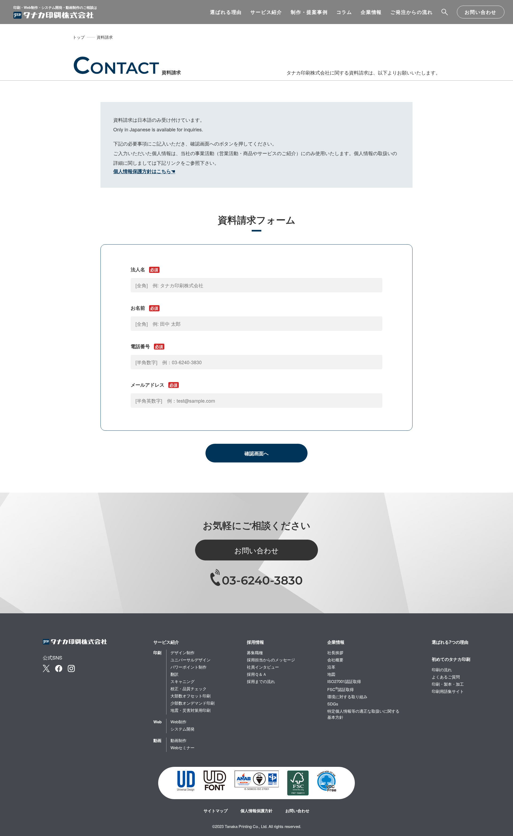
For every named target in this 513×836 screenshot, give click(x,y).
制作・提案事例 (309, 12)
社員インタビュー (263, 667)
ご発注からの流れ (411, 12)
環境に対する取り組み (347, 696)
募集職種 (255, 652)
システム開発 (182, 729)
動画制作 (178, 740)
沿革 (331, 667)
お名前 (144, 307)
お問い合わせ (480, 12)
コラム (344, 12)
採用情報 (255, 642)
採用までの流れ (261, 681)
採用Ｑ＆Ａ (257, 674)
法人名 (144, 269)
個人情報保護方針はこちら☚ (144, 171)
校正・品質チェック (188, 688)
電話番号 (147, 346)
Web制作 (178, 721)
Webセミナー (182, 747)
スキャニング (182, 681)
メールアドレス (154, 384)
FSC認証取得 (340, 689)
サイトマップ (216, 811)
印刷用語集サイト (448, 691)
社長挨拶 (335, 652)
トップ (79, 37)
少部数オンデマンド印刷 (192, 703)
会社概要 (335, 659)
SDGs (332, 704)
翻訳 (174, 674)
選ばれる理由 (226, 12)
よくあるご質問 (446, 677)
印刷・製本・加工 (448, 684)
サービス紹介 (266, 12)
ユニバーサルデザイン (190, 659)
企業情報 (371, 12)
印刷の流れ (442, 669)
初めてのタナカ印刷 (451, 659)
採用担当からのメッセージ (271, 659)
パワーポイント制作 (188, 667)
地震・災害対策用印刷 (190, 710)
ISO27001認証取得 (344, 681)
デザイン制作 (182, 652)
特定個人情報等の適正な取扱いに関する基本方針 (363, 714)
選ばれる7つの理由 (450, 642)
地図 (331, 674)
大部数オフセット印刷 (190, 695)
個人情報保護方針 (256, 811)
